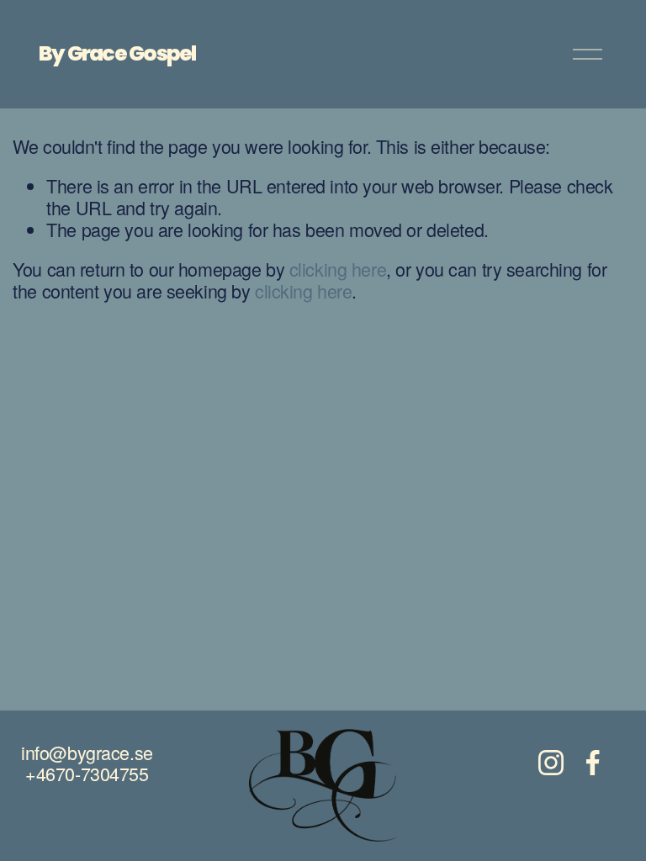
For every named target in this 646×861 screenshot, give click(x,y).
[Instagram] (550, 762)
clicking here (337, 269)
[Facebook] (593, 762)
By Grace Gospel (117, 53)
